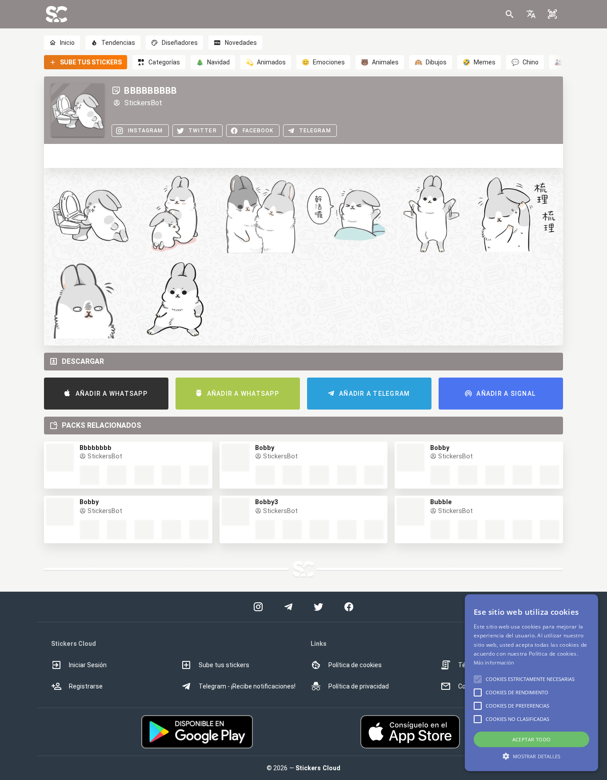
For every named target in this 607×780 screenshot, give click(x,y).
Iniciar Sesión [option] (88, 665)
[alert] (531, 682)
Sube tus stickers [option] (224, 665)
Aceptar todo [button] (531, 739)
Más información (494, 662)
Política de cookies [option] (355, 665)
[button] (531, 14)
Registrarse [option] (86, 686)
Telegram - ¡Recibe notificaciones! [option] (247, 686)
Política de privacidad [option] (358, 686)
